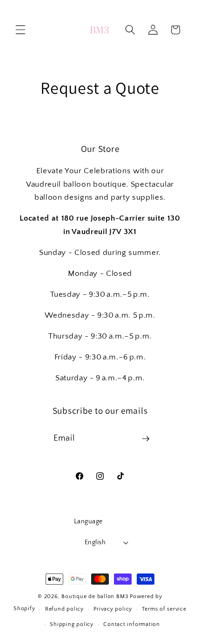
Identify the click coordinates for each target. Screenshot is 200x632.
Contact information (131, 624)
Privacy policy (112, 609)
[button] (20, 30)
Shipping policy (71, 624)
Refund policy (64, 609)
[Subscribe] (145, 439)
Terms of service (164, 609)
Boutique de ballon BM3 (94, 596)
